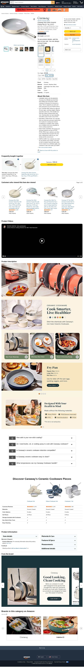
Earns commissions (21, 226)
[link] (30, 164)
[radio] (6, 49)
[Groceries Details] (53, 6)
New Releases (42, 6)
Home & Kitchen (5, 13)
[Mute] (81, 256)
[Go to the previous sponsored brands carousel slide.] (3, 628)
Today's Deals (67, 6)
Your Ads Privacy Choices (60, 662)
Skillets (32, 13)
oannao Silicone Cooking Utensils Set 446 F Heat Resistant (22, 227)
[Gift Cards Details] (83, 6)
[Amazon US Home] (27, 657)
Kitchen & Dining (13, 13)
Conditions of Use (21, 662)
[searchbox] (32, 2)
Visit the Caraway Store (44, 20)
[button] (2, 6)
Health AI (8, 6)
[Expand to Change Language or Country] (46, 657)
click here (8, 543)
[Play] (3, 256)
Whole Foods (58, 6)
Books (74, 6)
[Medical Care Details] (19, 6)
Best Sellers (34, 6)
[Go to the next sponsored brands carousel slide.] (81, 628)
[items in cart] (81, 2)
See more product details (45, 147)
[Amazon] (5, 2)
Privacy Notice (30, 662)
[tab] (39, 393)
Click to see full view (19, 45)
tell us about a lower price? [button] (19, 548)
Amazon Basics (25, 6)
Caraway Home (75, 38)
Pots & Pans (27, 13)
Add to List (68, 49)
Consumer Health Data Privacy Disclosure (43, 662)
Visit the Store (76, 603)
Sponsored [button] (3, 614)
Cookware (20, 13)
